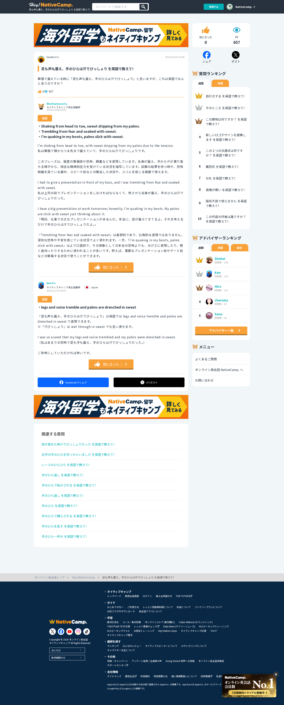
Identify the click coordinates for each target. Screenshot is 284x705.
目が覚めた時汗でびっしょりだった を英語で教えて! (78, 444)
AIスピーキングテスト (118, 631)
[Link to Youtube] (69, 631)
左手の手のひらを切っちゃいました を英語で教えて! (78, 454)
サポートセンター (116, 665)
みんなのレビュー (132, 646)
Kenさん (51, 283)
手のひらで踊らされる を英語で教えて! (69, 516)
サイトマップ (114, 676)
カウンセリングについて (194, 646)
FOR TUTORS (183, 596)
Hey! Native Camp (167, 631)
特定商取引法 (161, 676)
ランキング (113, 646)
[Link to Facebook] (61, 631)
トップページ (114, 596)
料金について (184, 607)
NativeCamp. (244, 6)
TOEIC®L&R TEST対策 (118, 626)
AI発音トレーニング (144, 631)
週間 (201, 83)
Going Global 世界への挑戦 (180, 661)
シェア (76, 382)
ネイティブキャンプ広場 (193, 631)
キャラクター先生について (121, 650)
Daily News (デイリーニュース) (179, 626)
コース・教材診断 (132, 622)
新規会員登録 (132, 596)
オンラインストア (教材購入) (160, 622)
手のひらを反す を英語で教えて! (64, 526)
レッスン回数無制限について (158, 607)
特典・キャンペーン (117, 661)
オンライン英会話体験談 (211, 661)
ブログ (213, 631)
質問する (213, 6)
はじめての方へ (115, 607)
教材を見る (113, 622)
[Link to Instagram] (78, 631)
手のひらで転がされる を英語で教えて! (69, 485)
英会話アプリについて (150, 611)
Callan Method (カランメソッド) (196, 622)
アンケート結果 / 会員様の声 (147, 661)
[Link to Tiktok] (86, 631)
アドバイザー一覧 (221, 330)
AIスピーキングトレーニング (214, 626)
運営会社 (129, 676)
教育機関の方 (58, 657)
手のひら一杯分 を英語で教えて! (64, 536)
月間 (220, 83)
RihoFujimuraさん (57, 104)
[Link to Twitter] (52, 631)
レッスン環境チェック (145, 626)
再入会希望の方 (164, 596)
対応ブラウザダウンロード (121, 611)
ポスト (152, 382)
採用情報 (205, 676)
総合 (239, 248)
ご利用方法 (133, 607)
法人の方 (56, 650)
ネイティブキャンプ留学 (120, 635)
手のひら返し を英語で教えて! (62, 475)
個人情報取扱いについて (184, 676)
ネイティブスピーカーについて (161, 646)
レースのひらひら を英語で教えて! (65, 464)
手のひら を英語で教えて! (59, 505)
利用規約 (145, 676)
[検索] (143, 7)
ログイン (147, 596)
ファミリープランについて (208, 607)
